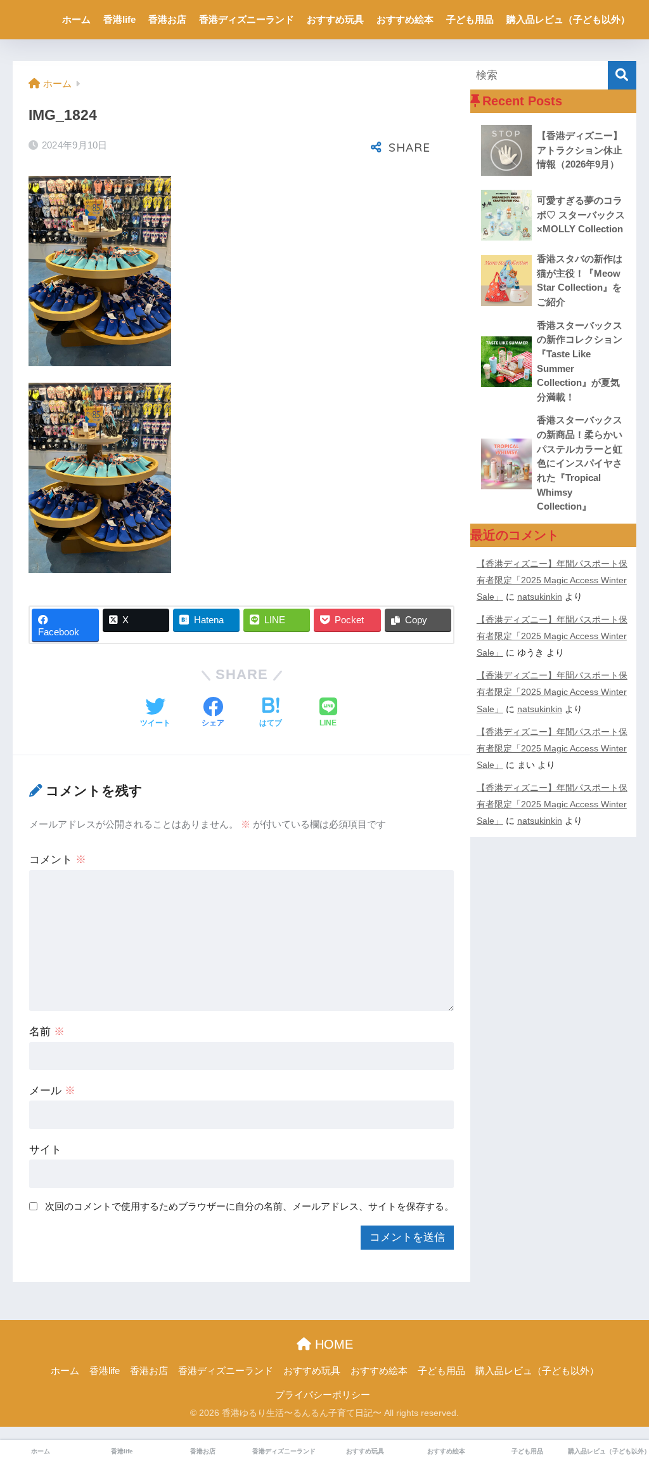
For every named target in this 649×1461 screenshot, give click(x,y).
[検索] (622, 75)
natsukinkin (539, 597)
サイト (45, 1150)
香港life (119, 19)
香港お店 (167, 19)
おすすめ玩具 (335, 19)
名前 (47, 1032)
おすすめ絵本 (405, 19)
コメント (57, 860)
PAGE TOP (622, 1407)
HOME (332, 1344)
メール (52, 1091)
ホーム (76, 19)
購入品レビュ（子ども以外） (568, 19)
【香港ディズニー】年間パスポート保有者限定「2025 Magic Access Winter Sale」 (552, 580)
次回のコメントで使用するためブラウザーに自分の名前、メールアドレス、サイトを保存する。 (249, 1206)
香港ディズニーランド (246, 19)
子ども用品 (470, 19)
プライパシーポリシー (322, 1395)
